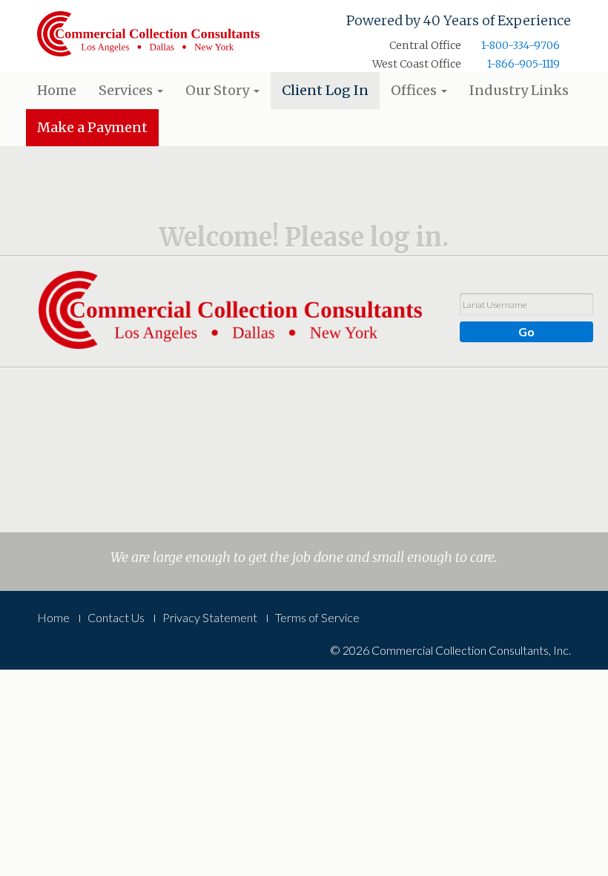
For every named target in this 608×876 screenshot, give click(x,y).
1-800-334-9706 (520, 45)
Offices (415, 90)
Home (56, 90)
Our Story (218, 90)
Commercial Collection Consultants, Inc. (148, 35)
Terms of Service (317, 617)
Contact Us (116, 617)
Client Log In (325, 90)
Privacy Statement (209, 617)
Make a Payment (92, 127)
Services (127, 90)
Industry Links (519, 90)
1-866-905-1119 (523, 64)
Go (526, 331)
